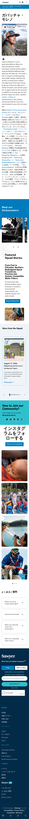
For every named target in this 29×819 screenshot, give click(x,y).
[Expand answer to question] (22, 602)
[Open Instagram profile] (3, 59)
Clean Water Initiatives (8, 750)
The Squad (5, 737)
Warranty (19, 813)
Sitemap (17, 808)
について (4, 768)
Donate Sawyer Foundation (9, 759)
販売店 (4, 775)
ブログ (4, 731)
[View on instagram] (14, 465)
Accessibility (8, 810)
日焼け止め (5, 719)
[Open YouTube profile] (21, 419)
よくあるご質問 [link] (6, 791)
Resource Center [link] (6, 797)
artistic (4, 97)
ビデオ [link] (4, 794)
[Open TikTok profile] (18, 419)
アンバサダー (18, 6)
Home (11, 6)
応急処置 (4, 722)
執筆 (3, 172)
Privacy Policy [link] (19, 810)
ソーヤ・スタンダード (8, 772)
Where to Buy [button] (21, 668)
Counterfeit (11, 813)
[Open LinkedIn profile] (14, 419)
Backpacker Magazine (9, 155)
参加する (4, 753)
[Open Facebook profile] (7, 419)
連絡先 (4, 778)
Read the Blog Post (12, 301)
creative (10, 97)
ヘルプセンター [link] (6, 788)
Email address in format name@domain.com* (14, 674)
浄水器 (4, 712)
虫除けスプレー (6, 716)
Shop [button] (8, 668)
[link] (5, 2)
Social (3, 740)
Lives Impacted (6, 756)
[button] (21, 2)
